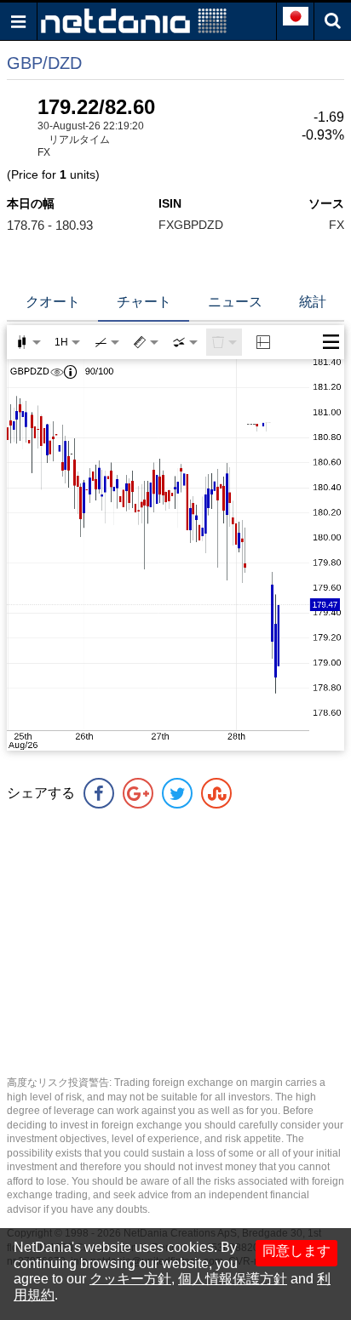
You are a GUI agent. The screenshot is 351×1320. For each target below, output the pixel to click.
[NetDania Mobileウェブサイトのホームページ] (134, 20)
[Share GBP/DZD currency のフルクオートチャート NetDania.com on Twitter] (177, 793)
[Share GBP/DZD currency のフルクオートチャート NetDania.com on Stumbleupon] (216, 793)
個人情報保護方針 (232, 1278)
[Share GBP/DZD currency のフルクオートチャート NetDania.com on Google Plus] (138, 793)
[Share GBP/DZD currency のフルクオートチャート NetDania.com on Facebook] (98, 793)
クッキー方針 (130, 1278)
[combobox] (185, 342)
